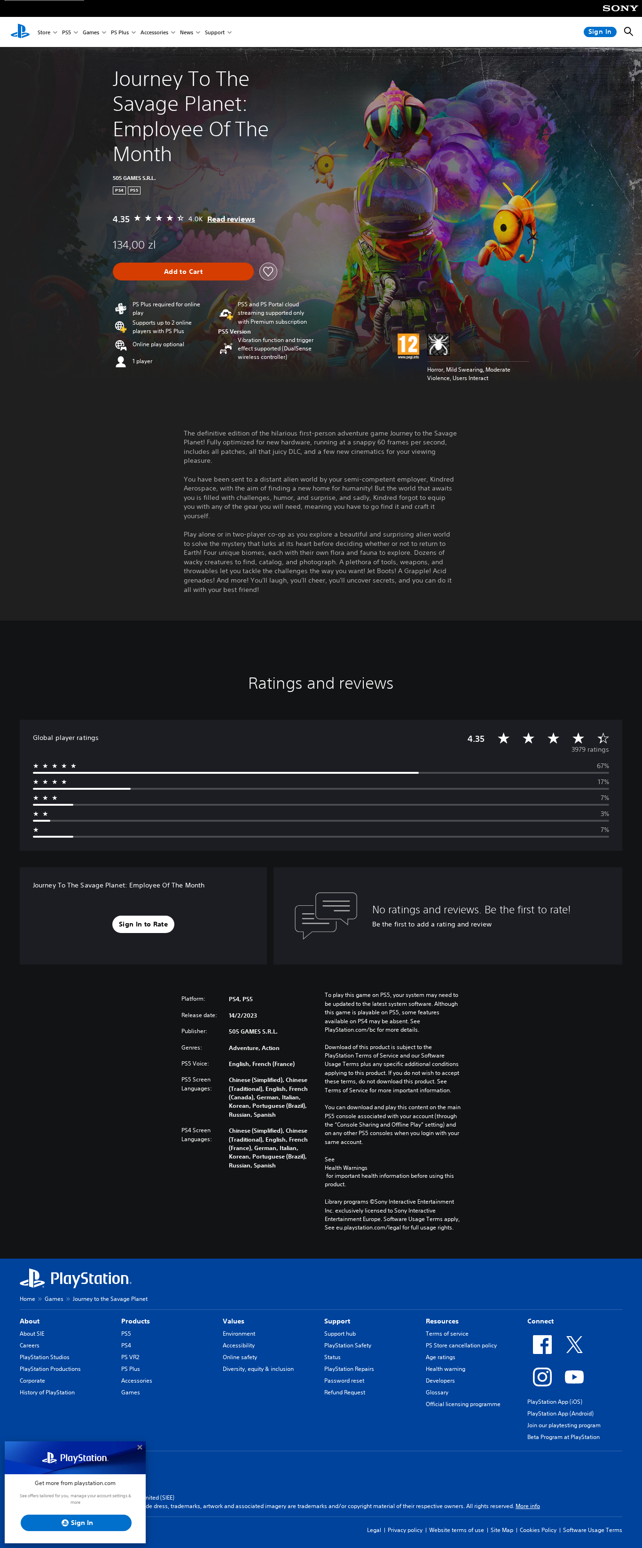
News (186, 32)
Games (91, 32)
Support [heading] (337, 1321)
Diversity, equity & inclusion (258, 1369)
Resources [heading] (442, 1321)
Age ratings (440, 1357)
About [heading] (29, 1321)
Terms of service (447, 1334)
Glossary (437, 1392)
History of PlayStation (47, 1392)
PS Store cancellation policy (461, 1345)
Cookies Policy (538, 1530)
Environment (239, 1334)
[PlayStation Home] (20, 32)
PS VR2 (130, 1357)
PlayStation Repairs (349, 1369)
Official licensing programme (463, 1404)
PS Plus (120, 32)
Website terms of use (456, 1530)
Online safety (240, 1357)
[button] (143, 924)
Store (44, 32)
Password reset (344, 1381)
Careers (29, 1345)
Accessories (154, 32)
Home (27, 1299)
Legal (374, 1530)
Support (215, 32)
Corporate (32, 1381)
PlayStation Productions (50, 1369)
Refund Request (344, 1392)
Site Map (502, 1530)
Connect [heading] (540, 1321)
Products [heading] (135, 1321)
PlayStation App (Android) (560, 1413)
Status (332, 1357)
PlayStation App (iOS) (554, 1402)
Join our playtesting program (564, 1425)
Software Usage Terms (592, 1530)
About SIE (32, 1334)
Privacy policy (405, 1530)
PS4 (126, 1345)
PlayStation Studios (45, 1357)
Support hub (340, 1334)
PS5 (66, 32)
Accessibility (239, 1345)
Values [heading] (233, 1321)
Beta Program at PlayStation (563, 1437)
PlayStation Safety (347, 1345)
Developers (440, 1381)
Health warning (445, 1369)
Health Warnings (346, 1168)
